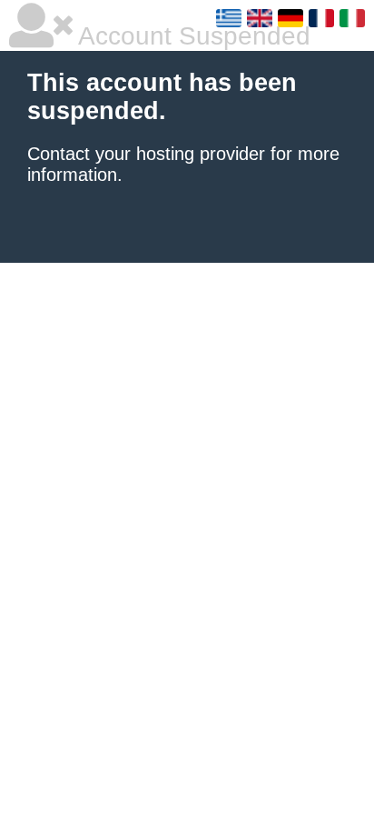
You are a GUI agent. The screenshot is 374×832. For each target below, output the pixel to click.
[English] (259, 18)
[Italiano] (352, 18)
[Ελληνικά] (228, 18)
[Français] (321, 18)
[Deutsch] (290, 18)
